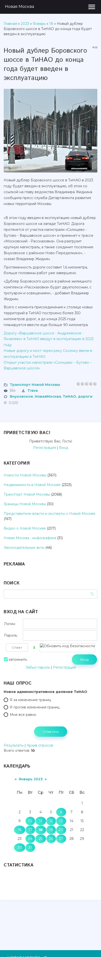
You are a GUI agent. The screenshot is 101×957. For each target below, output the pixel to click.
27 (61, 838)
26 (51, 838)
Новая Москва (19, 6)
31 (30, 847)
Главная (10, 23)
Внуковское (21, 396)
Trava (32, 390)
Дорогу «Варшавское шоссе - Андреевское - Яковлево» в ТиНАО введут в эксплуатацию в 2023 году (49, 339)
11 (40, 821)
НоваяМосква (48, 396)
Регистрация (44, 447)
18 (51, 23)
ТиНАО (69, 396)
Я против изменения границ (35, 707)
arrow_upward (90, 946)
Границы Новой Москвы (25, 504)
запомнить (18, 659)
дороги (85, 396)
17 (30, 830)
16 (19, 830)
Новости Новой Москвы (25, 475)
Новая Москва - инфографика (30, 538)
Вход (63, 447)
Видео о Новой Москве (25, 528)
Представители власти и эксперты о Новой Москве (49, 513)
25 (40, 838)
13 (61, 821)
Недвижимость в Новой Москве (32, 485)
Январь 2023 (31, 779)
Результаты (14, 745)
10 (30, 821)
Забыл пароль (37, 667)
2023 (25, 23)
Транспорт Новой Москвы (35, 384)
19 (51, 830)
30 (19, 847)
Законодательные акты (24, 547)
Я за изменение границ (30, 700)
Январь (39, 23)
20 (61, 830)
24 (30, 838)
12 (51, 821)
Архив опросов (40, 745)
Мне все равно (23, 714)
